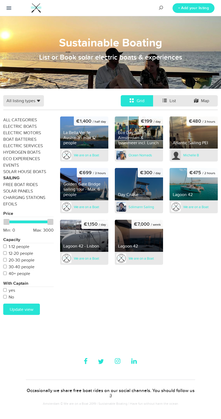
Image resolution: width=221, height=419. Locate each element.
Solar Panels (18, 191)
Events (11, 165)
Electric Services (23, 146)
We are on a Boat (86, 155)
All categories (20, 120)
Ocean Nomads (140, 155)
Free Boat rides (20, 184)
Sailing (11, 178)
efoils (10, 204)
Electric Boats (20, 126)
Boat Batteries (19, 139)
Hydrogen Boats (21, 152)
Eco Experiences (21, 159)
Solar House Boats (24, 171)
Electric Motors (22, 133)
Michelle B (191, 155)
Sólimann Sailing (141, 206)
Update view (21, 309)
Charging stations (24, 197)
